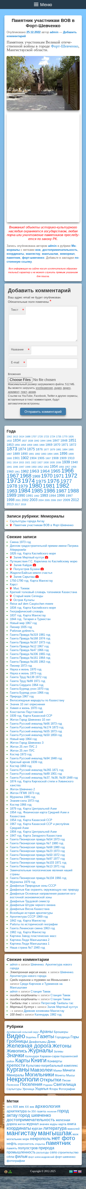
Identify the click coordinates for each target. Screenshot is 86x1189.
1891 (31, 454)
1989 (11, 495)
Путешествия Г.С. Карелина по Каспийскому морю (43, 561)
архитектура (17, 1111)
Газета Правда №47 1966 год (29, 650)
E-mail (15, 362)
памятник (13, 257)
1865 (35, 445)
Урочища (28, 1089)
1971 (58, 476)
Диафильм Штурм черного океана (32, 905)
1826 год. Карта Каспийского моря (33, 553)
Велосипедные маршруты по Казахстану (37, 700)
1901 (16, 458)
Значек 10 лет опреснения (27, 704)
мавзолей (73, 1128)
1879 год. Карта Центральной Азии (33, 808)
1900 (9, 458)
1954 (54, 466)
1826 (71, 436)
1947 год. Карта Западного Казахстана (36, 835)
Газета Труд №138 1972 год (28, 677)
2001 (18, 500)
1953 (46, 466)
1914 (15, 462)
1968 (25, 476)
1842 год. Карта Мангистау (28, 920)
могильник (14, 1139)
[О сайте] (5, 1171)
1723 (46, 436)
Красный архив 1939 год (26, 762)
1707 (34, 436)
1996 (61, 495)
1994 (52, 495)
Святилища (64, 1084)
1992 (36, 495)
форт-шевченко (33, 257)
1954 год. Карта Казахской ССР (31, 820)
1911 (9, 462)
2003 (33, 500)
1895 (56, 454)
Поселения (31, 1084)
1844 (42, 440)
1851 (72, 440)
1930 (46, 462)
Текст (14, 309)
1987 (61, 491)
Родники (47, 1085)
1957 (67, 466)
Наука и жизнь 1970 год (25, 669)
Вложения (14, 374)
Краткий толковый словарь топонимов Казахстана (43, 592)
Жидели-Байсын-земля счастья (31, 572)
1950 (34, 466)
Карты (22, 1060)
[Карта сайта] (10, 1172)
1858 (23, 445)
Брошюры (61, 1032)
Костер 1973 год (21, 754)
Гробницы (17, 1041)
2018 (23, 504)
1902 (25, 458)
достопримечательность (59, 249)
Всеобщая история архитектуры (31, 913)
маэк (75, 1134)
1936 (58, 462)
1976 (53, 481)
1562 (9, 436)
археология (47, 1106)
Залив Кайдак (22, 565)
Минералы (15, 1075)
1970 (46, 476)
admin (54, 32)
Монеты (60, 1075)
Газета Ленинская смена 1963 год (32, 928)
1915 (21, 462)
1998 (11, 500)
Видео (16, 1035)
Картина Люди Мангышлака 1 (29, 943)
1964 (45, 471)
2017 (17, 504)
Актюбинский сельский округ (23, 1032)
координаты (15, 253)
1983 (12, 491)
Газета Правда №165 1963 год (30, 661)
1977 (66, 481)
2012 (75, 500)
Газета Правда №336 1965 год (30, 654)
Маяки (57, 1070)
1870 (56, 444)
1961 (17, 471)
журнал (32, 1124)
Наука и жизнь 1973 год (25, 673)
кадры (54, 1124)
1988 (73, 491)
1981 (49, 486)
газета (41, 1111)
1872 (72, 444)
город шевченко (35, 1115)
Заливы (58, 1051)
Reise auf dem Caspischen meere (31, 603)
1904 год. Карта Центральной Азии (33, 831)
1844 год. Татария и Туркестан (30, 619)
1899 (71, 454)
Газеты (45, 1036)
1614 (21, 436)
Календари (32, 1056)
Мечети (69, 1070)
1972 (71, 476)
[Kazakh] (71, 1171)
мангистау (33, 253)
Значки (15, 1055)
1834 (17, 440)
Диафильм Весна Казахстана (29, 909)
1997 (69, 495)
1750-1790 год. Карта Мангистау (31, 580)
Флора (53, 1089)
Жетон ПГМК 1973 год (24, 793)
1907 (48, 458)
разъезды (42, 1152)
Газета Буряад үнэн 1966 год (29, 692)
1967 (13, 476)
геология (51, 1111)
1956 (61, 466)
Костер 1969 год (21, 766)
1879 (52, 449)
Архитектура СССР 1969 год (29, 916)
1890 (24, 453)
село (53, 1152)
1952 (40, 466)
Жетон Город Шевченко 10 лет (30, 719)
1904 (33, 458)
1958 (73, 466)
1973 (14, 480)
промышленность (21, 1152)
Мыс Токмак (21, 588)
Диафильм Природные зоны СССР (33, 885)
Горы (75, 1037)
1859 (29, 445)
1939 (66, 462)
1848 (63, 440)
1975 (41, 481)
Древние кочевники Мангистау (44, 1010)
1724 (52, 436)
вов (38, 249)
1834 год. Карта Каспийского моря (33, 607)
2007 (59, 500)
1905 (41, 458)
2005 (47, 500)
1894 (49, 454)
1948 (27, 466)
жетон (22, 1124)
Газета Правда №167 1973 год (30, 642)
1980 (35, 485)
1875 (31, 449)
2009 (66, 500)
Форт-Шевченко (64, 46)
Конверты (54, 1061)
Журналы (40, 1050)
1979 (23, 486)
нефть (12, 1144)
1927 (40, 462)
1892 (37, 454)
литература (55, 1128)
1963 (34, 471)
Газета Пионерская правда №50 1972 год (37, 855)
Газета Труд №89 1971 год (27, 681)
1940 (74, 462)
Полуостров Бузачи (26, 569)
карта (62, 1124)
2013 (10, 504)
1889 (16, 453)
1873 (12, 448)
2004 (41, 500)
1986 (49, 491)
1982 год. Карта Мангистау (28, 932)
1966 (67, 470)
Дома (51, 1041)
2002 (25, 500)
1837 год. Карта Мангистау (28, 615)
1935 (52, 462)
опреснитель (26, 1144)
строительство (68, 1152)
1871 (64, 444)
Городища (62, 1037)
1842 (36, 440)
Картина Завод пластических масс (33, 936)
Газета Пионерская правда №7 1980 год (36, 843)
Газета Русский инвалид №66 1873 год (36, 723)
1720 (40, 436)
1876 (39, 449)
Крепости (16, 1065)
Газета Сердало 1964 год (26, 685)
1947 (21, 466)
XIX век (18, 1106)
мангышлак (50, 253)
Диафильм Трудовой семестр (30, 901)
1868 (42, 445)
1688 (27, 436)
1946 (15, 466)
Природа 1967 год (22, 696)
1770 (64, 436)
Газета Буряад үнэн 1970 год (29, 688)
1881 (58, 449)
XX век (29, 1106)
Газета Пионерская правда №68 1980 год (37, 847)
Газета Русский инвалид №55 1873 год (36, 731)
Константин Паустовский (26, 712)
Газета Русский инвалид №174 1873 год (37, 727)
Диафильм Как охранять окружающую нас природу (44, 889)
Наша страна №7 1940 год (27, 947)
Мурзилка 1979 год (22, 882)
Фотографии (67, 1089)
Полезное (13, 1084)
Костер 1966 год (21, 804)
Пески (66, 1080)
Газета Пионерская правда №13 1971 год (37, 866)
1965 (55, 471)
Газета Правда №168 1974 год (30, 638)
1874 (22, 449)
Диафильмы (38, 1041)
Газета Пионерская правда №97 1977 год (37, 858)
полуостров (28, 1148)
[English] (80, 1171)
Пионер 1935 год (21, 627)
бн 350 (32, 1111)
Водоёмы (31, 1037)
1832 (9, 440)
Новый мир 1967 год (23, 623)
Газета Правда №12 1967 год (29, 646)
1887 (9, 454)
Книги (39, 1060)
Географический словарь (26, 611)
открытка (40, 1144)
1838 (30, 440)
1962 (25, 471)
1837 (24, 440)
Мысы (70, 1075)
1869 (48, 444)
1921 (27, 462)
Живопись (17, 1050)
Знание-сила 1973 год (24, 800)
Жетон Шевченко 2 (22, 789)
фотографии (16, 1160)
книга (71, 1124)
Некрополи (23, 1079)
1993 (44, 495)
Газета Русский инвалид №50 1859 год (36, 735)
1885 (71, 449)
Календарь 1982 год (48, 1014)
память (12, 1148)
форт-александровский (41, 1157)
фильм (21, 1156)
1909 (63, 458)
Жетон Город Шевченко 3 (26, 742)
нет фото (63, 1138)
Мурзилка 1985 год (22, 797)
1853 (10, 444)
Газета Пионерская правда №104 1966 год (38, 878)
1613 (15, 436)
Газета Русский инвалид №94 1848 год (36, 758)
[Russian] (75, 1171)
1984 (24, 490)
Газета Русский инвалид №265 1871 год (37, 770)
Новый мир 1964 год (23, 739)
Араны (46, 1031)
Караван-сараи (50, 1056)
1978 (12, 486)
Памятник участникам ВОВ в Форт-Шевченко (43, 525)
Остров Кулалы (23, 600)
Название (17, 349)
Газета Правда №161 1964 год (30, 657)
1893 (43, 454)
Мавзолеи (41, 1070)
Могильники (39, 1074)
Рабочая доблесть (22, 630)
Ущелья (41, 1089)
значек (44, 1124)
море (25, 1139)
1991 (29, 495)
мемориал (67, 253)
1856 (17, 445)
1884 (64, 449)
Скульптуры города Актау (27, 521)
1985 (37, 491)
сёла (10, 1156)
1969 (36, 476)
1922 (33, 462)
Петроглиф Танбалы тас (57, 1003)
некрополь (40, 1138)
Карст (14, 584)
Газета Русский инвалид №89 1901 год (36, 773)
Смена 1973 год (20, 542)
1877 (46, 449)
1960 (10, 471)
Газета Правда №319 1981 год (30, 634)
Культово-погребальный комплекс (52, 1065)
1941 (9, 466)
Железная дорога (29, 1046)
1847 (56, 440)
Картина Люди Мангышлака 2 (29, 940)
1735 (58, 436)
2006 (53, 500)
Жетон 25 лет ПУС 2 (23, 746)
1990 (21, 495)
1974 (28, 480)
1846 (49, 440)
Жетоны (61, 1046)
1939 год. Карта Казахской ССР (31, 715)
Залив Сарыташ (24, 576)
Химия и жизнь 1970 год (26, 708)
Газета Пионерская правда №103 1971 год (38, 862)
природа (46, 1148)
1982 (62, 485)
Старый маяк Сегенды (28, 596)
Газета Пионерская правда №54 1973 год (37, 839)
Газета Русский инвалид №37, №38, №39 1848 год (44, 777)
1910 (71, 458)
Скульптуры (14, 1089)
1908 (55, 458)
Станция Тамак (40, 991)
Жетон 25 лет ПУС (22, 750)
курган (37, 1128)
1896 (63, 453)
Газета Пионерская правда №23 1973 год (37, 851)
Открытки (50, 1080)
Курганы (18, 1069)
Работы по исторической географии (34, 924)
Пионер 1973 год (21, 665)
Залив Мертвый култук (28, 557)
